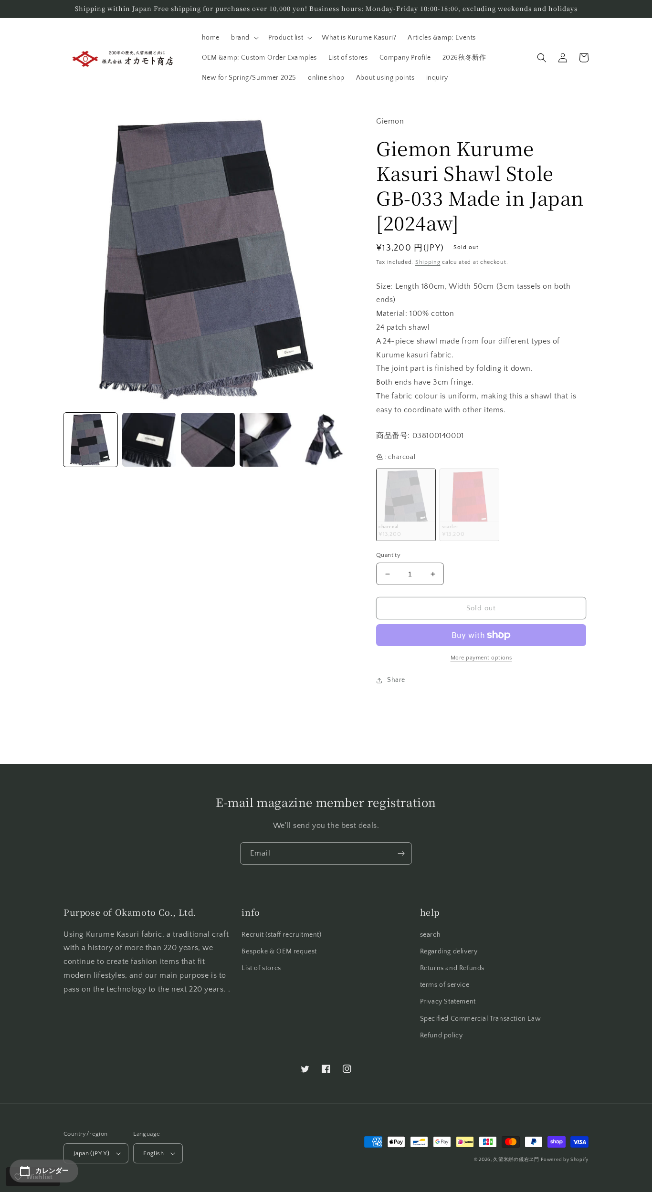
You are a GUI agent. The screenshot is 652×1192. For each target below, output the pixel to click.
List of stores (261, 968)
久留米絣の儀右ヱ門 (516, 1159)
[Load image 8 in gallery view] (149, 440)
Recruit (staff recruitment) (281, 935)
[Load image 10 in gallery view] (267, 440)
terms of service (445, 985)
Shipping (428, 262)
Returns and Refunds (452, 968)
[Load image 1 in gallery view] (90, 440)
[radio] (406, 505)
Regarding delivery (449, 951)
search (430, 935)
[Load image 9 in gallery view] (208, 440)
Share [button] (396, 680)
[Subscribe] (400, 853)
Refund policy (441, 1035)
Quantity (388, 555)
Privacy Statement (448, 1001)
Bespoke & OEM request (279, 951)
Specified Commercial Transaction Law (480, 1019)
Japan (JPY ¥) (91, 1153)
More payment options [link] (481, 658)
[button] (244, 38)
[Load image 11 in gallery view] (325, 440)
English (153, 1153)
